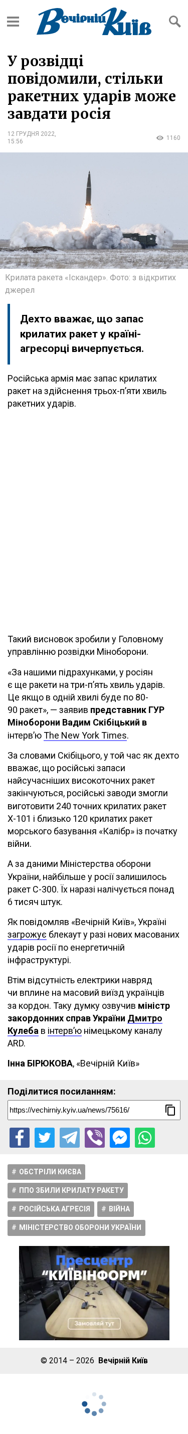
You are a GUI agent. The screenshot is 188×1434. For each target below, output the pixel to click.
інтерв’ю (65, 1030)
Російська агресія (54, 1209)
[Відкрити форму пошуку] (175, 22)
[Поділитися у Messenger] (120, 1138)
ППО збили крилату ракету (71, 1190)
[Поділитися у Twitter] (45, 1138)
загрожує (27, 934)
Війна (119, 1209)
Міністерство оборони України (80, 1227)
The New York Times (85, 735)
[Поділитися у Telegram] (70, 1138)
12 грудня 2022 (31, 133)
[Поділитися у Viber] (95, 1138)
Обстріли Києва (50, 1172)
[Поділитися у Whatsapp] (145, 1138)
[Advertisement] (94, 521)
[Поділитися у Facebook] (20, 1138)
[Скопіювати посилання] (170, 1110)
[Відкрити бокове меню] (13, 22)
